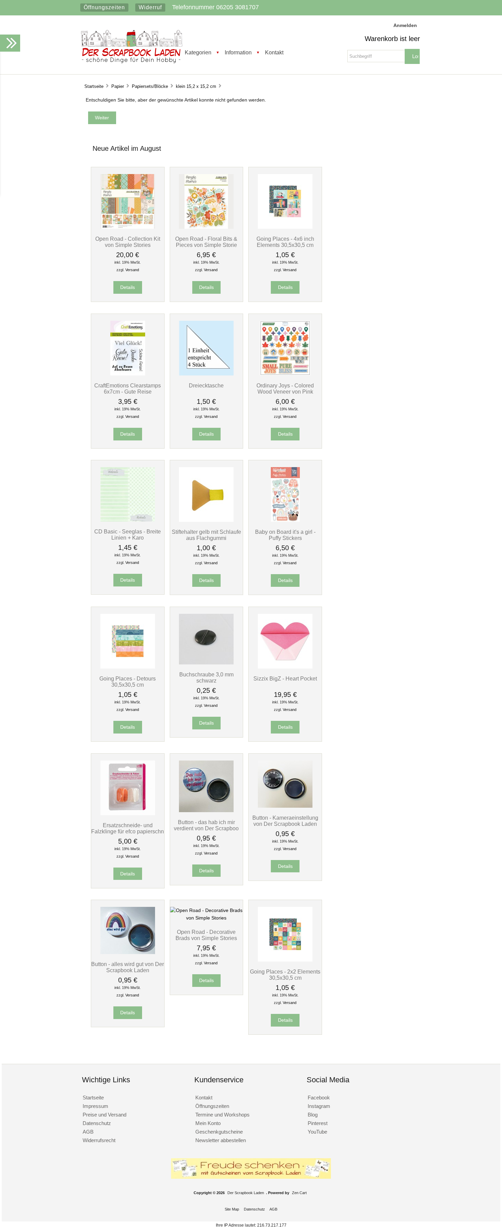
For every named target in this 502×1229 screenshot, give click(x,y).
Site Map (232, 1209)
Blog (313, 1115)
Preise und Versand (104, 1115)
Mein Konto (208, 1123)
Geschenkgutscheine (219, 1132)
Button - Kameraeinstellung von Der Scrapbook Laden (285, 821)
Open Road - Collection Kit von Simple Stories (127, 242)
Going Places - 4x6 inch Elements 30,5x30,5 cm (285, 242)
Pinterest (317, 1123)
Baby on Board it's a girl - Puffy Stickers (285, 535)
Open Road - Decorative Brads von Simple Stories (206, 935)
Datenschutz (97, 1123)
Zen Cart (299, 1193)
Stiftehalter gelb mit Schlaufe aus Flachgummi (206, 535)
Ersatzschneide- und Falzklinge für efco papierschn (127, 828)
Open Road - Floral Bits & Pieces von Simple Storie (206, 242)
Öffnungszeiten (104, 7)
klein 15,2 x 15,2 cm (196, 86)
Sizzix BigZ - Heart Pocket (285, 678)
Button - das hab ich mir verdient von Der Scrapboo (206, 825)
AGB (88, 1132)
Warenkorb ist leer (392, 38)
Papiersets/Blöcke (150, 86)
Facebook (319, 1097)
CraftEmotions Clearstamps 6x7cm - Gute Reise (127, 388)
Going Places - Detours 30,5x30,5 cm (127, 681)
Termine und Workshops (222, 1115)
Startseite (93, 86)
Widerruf (150, 7)
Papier (117, 86)
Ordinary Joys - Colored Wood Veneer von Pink (285, 388)
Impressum (95, 1106)
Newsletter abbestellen (220, 1140)
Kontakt (274, 52)
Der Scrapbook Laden (245, 1193)
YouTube (317, 1132)
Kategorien (198, 52)
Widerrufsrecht (99, 1140)
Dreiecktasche (206, 385)
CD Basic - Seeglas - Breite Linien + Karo (127, 534)
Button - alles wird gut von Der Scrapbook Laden (127, 967)
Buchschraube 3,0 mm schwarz (206, 677)
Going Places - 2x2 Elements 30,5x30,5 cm (285, 974)
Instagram (319, 1106)
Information (238, 52)
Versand (132, 270)
